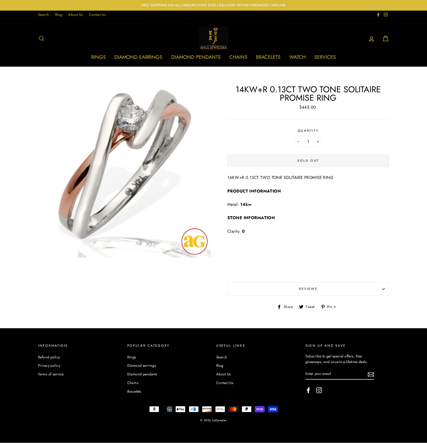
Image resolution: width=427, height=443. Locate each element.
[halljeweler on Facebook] (308, 390)
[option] (213, 5)
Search (43, 14)
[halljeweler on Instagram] (319, 390)
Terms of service (51, 374)
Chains (238, 57)
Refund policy (49, 357)
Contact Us (97, 14)
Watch (297, 57)
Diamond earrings (138, 57)
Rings (98, 57)
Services (325, 57)
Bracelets (268, 57)
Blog (58, 14)
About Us (75, 14)
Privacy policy (49, 365)
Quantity (308, 130)
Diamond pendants (196, 57)
